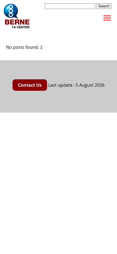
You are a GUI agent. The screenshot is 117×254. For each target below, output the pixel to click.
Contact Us (30, 85)
